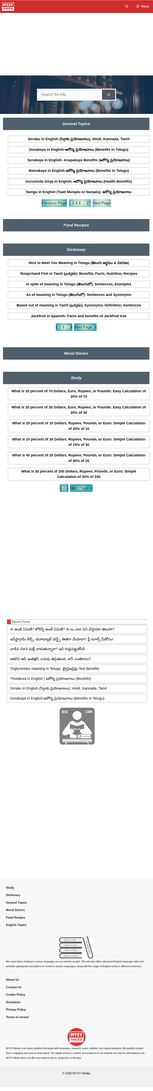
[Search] (108, 95)
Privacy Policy (16, 1009)
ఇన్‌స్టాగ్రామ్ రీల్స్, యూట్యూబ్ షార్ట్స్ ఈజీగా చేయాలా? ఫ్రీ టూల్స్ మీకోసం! (61, 639)
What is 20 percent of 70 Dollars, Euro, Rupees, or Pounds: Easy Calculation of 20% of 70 (79, 393)
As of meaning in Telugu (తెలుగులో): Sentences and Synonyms (78, 295)
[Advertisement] (76, 43)
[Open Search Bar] (126, 6)
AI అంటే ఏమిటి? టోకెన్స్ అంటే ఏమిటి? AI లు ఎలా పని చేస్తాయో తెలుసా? (62, 629)
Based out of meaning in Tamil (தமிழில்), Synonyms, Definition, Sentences (79, 305)
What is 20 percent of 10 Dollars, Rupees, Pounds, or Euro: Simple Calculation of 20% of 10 (78, 426)
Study (10, 887)
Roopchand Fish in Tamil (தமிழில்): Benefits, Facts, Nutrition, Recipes (78, 274)
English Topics (16, 925)
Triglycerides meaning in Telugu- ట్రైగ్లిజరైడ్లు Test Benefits (54, 669)
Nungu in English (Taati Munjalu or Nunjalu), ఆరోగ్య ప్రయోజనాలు (78, 192)
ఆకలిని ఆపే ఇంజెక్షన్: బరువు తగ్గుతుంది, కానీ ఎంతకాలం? (50, 659)
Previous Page (54, 203)
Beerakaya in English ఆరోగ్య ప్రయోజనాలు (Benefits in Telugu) (79, 171)
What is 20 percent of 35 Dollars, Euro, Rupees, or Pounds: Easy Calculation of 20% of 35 (79, 410)
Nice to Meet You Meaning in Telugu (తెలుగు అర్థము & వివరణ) (79, 263)
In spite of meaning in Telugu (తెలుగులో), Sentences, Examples (78, 284)
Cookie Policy (15, 994)
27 (88, 203)
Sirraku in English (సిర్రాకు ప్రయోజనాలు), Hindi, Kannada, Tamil (78, 139)
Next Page (102, 203)
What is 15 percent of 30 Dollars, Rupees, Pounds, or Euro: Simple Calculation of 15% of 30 (78, 442)
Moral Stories (15, 910)
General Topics (16, 902)
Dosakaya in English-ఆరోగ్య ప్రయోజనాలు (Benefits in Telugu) (78, 150)
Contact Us (14, 987)
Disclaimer (13, 1002)
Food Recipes (15, 917)
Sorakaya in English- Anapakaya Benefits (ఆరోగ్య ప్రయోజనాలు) (78, 160)
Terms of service (17, 1017)
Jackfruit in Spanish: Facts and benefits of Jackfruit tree (79, 316)
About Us (12, 979)
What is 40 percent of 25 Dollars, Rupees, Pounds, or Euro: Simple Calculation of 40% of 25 (78, 458)
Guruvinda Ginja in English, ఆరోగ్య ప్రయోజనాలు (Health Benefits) (79, 181)
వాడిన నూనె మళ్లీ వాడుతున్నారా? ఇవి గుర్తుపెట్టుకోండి (47, 649)
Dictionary (13, 895)
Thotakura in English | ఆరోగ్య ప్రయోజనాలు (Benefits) (50, 679)
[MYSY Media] (8, 6)
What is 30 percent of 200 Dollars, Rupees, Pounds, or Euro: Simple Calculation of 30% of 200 (78, 474)
